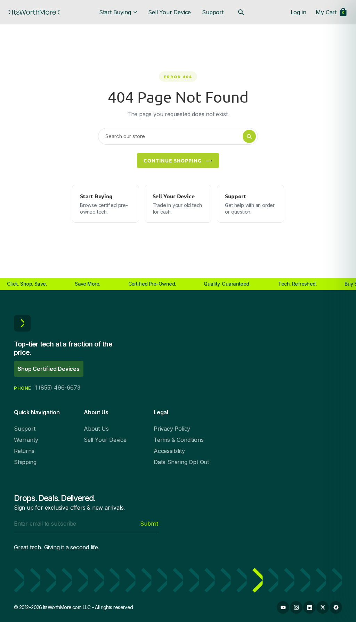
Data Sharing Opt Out (181, 461)
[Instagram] (296, 607)
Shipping (25, 461)
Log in (298, 12)
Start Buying (115, 12)
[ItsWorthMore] (34, 12)
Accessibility (169, 450)
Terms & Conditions (178, 439)
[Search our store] (241, 12)
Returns (24, 450)
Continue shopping (173, 160)
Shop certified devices (49, 368)
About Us (96, 428)
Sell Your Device (169, 12)
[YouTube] (283, 607)
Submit (149, 523)
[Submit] (249, 136)
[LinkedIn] (309, 607)
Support (213, 12)
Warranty (26, 439)
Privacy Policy (172, 428)
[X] (322, 607)
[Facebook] (336, 607)
